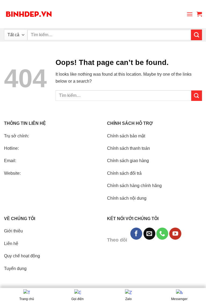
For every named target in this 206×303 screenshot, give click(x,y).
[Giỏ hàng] (199, 14)
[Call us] (162, 233)
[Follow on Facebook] (136, 233)
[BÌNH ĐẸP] (29, 14)
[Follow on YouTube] (175, 233)
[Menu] (189, 14)
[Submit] (196, 35)
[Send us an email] (149, 233)
